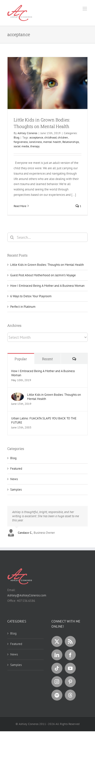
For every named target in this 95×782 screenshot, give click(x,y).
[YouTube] (70, 668)
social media (21, 146)
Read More (20, 206)
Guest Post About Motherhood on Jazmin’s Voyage (43, 275)
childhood (50, 137)
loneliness (35, 142)
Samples (16, 489)
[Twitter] (56, 641)
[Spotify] (56, 695)
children (63, 137)
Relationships (70, 142)
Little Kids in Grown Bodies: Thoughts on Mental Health (47, 265)
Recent (47, 358)
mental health (52, 142)
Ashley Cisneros (27, 133)
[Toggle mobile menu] (85, 8)
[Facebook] (70, 654)
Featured (16, 468)
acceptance (36, 137)
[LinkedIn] (56, 654)
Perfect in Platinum (23, 307)
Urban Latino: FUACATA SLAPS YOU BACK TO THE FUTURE (43, 420)
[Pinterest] (70, 681)
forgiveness (21, 142)
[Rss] (70, 641)
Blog (16, 137)
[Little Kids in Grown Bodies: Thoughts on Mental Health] (17, 395)
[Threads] (70, 695)
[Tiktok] (56, 668)
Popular (21, 358)
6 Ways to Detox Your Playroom (31, 296)
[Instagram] (56, 681)
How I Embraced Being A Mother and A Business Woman (47, 286)
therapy (35, 146)
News (14, 479)
